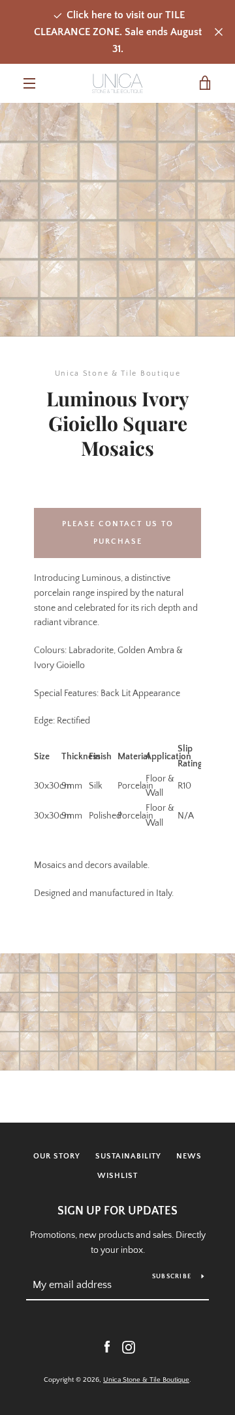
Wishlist (117, 1175)
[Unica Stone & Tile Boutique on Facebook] (107, 1346)
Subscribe (171, 1276)
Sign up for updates (117, 1211)
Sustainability (128, 1156)
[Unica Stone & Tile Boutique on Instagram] (128, 1346)
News (189, 1156)
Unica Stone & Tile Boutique (146, 1380)
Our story (56, 1156)
